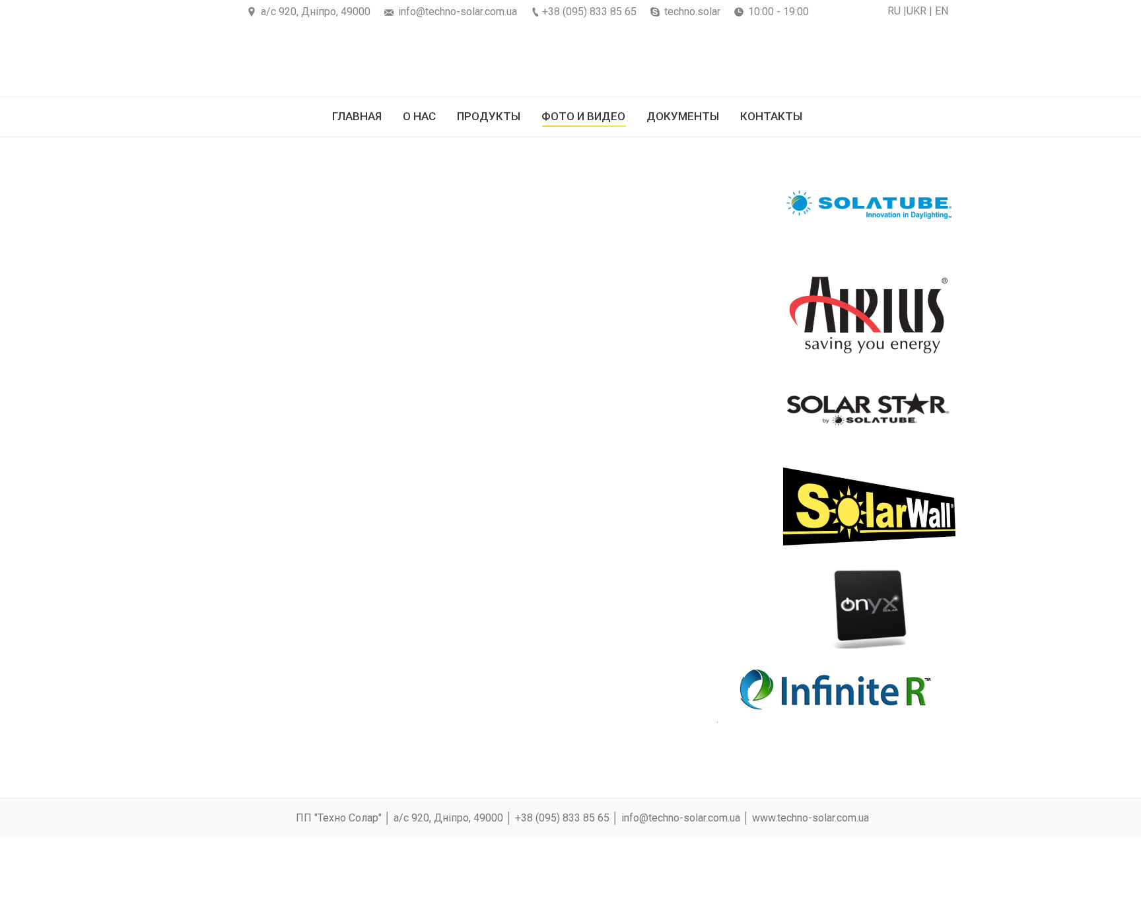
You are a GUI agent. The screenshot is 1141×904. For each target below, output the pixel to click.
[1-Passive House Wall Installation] (577, 705)
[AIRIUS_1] (541, 309)
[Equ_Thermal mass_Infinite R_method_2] (352, 705)
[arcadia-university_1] (621, 606)
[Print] (389, 309)
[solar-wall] (625, 507)
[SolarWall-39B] (368, 507)
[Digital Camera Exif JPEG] (238, 309)
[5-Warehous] (633, 210)
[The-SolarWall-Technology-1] (228, 507)
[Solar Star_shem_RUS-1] (272, 408)
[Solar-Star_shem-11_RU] (578, 408)
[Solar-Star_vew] (370, 408)
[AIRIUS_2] (653, 309)
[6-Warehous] (715, 210)
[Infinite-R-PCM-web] (243, 705)
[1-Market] (242, 210)
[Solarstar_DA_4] (461, 408)
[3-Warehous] (417, 210)
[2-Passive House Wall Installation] (689, 705)
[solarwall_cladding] (515, 507)
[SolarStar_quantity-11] (685, 408)
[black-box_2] (495, 606)
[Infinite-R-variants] (461, 705)
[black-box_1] (245, 606)
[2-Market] (340, 210)
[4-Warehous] (517, 210)
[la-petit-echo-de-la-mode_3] (370, 606)
